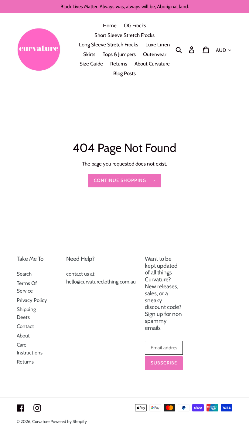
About (23, 336)
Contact (25, 326)
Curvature (41, 421)
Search (24, 274)
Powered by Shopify (68, 421)
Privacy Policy (32, 300)
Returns (25, 362)
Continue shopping (120, 180)
